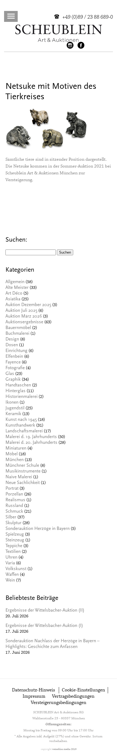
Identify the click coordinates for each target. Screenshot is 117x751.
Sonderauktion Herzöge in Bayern (37, 529)
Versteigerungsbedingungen (58, 703)
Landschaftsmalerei (24, 431)
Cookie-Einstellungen (83, 690)
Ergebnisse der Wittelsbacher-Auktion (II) (44, 610)
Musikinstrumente (23, 471)
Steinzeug (14, 540)
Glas (9, 374)
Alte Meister (17, 288)
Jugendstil (14, 408)
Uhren (11, 557)
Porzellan (14, 494)
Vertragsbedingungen (73, 696)
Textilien (13, 552)
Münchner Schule (22, 465)
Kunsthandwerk (20, 425)
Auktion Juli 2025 (21, 311)
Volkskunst (15, 569)
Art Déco (13, 293)
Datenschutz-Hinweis (33, 690)
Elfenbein (14, 356)
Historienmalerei (21, 397)
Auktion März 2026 (23, 316)
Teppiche (13, 546)
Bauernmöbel (18, 328)
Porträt (12, 488)
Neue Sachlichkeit (22, 483)
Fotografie (15, 368)
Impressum (34, 696)
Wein (10, 580)
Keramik (13, 414)
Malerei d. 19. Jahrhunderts (31, 437)
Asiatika (12, 299)
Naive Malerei (18, 477)
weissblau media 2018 (64, 749)
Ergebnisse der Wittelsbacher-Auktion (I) (44, 626)
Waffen (12, 575)
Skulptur (13, 523)
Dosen (11, 345)
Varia (10, 563)
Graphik (13, 379)
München (14, 460)
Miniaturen (15, 448)
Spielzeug (14, 534)
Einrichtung (16, 351)
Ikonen (12, 402)
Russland (14, 506)
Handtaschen (18, 385)
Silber (10, 517)
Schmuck (14, 511)
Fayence (13, 362)
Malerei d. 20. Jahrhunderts (31, 443)
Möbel (11, 454)
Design (12, 339)
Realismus (15, 500)
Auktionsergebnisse (24, 322)
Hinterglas (15, 391)
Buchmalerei (17, 334)
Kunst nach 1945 (21, 420)
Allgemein (14, 282)
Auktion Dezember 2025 (28, 305)
